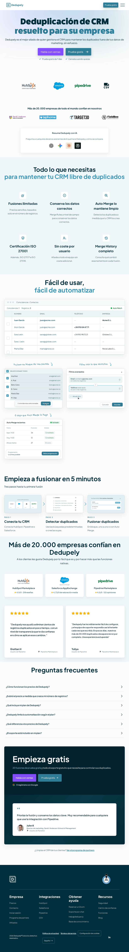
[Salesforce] (58, 85)
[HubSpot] (29, 85)
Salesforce (44, 908)
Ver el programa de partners (80, 850)
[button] (123, 5)
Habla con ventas (24, 777)
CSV (41, 918)
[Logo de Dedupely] (14, 5)
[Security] (106, 879)
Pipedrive (43, 913)
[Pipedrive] (82, 85)
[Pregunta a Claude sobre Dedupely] (69, 146)
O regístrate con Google (27, 785)
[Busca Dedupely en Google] (60, 146)
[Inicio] (12, 879)
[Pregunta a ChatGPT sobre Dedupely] (51, 146)
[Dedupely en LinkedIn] (109, 937)
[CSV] (106, 85)
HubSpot (43, 903)
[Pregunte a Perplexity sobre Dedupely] (78, 146)
